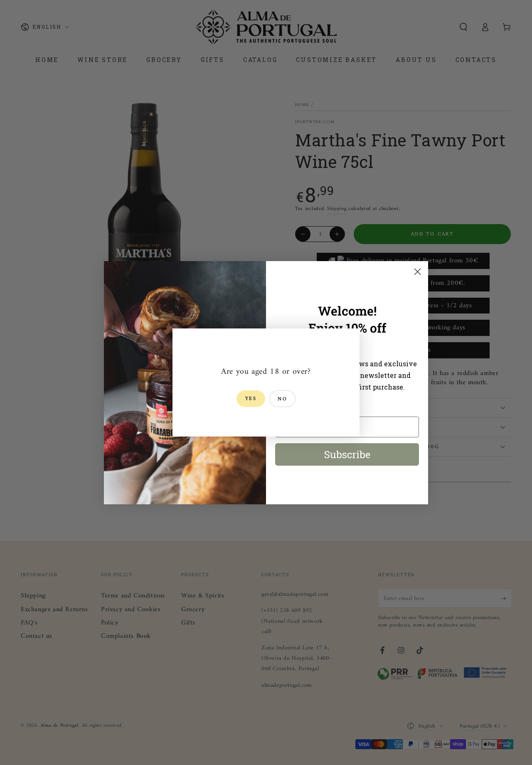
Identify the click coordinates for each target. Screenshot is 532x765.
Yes (250, 399)
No (282, 399)
